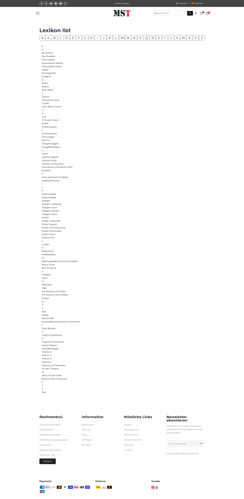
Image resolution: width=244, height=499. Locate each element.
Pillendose (47, 284)
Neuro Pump (48, 264)
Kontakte (86, 445)
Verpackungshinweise (50, 450)
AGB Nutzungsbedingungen (53, 440)
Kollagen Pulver (49, 214)
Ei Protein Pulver (50, 120)
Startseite (129, 445)
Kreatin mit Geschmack (53, 227)
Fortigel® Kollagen (51, 147)
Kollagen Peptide (50, 211)
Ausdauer (46, 76)
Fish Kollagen (48, 137)
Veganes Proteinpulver (53, 342)
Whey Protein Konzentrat (54, 379)
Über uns (86, 429)
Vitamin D (47, 358)
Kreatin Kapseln (49, 224)
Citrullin (45, 103)
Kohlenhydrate (49, 194)
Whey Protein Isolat (52, 375)
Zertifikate (87, 440)
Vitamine (46, 362)
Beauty (45, 86)
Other (45, 278)
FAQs (84, 435)
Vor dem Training (50, 368)
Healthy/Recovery (51, 180)
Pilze (44, 288)
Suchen (128, 424)
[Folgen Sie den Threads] (156, 487)
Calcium (46, 96)
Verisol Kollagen (49, 345)
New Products (49, 268)
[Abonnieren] (201, 443)
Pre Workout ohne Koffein (55, 295)
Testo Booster (49, 328)
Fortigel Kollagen (50, 143)
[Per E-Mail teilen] (61, 4)
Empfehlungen (49, 127)
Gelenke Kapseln (50, 157)
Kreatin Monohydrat (51, 231)
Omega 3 (46, 274)
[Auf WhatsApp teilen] (65, 4)
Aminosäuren (48, 59)
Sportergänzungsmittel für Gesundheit (61, 321)
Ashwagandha (49, 73)
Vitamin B (47, 352)
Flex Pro (46, 140)
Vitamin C (46, 355)
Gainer (45, 153)
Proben (45, 298)
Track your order (47, 455)
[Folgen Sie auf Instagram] (152, 487)
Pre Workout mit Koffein (54, 291)
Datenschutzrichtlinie (49, 424)
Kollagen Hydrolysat (52, 204)
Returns (48, 461)
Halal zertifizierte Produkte (55, 177)
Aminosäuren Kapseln (52, 63)
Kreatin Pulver (49, 234)
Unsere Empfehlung (52, 335)
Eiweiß (45, 123)
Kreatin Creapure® (51, 221)
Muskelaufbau (49, 254)
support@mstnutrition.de (186, 453)
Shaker (45, 315)
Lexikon (45, 244)
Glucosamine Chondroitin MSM (57, 167)
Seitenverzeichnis (132, 440)
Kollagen (46, 200)
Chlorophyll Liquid (50, 100)
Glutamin (46, 170)
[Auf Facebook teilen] (41, 4)
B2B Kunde (87, 424)
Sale (44, 311)
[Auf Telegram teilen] (56, 4)
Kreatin (45, 217)
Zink (44, 392)
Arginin (45, 69)
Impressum (45, 445)
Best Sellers (47, 90)
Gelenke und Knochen (53, 164)
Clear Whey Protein (51, 106)
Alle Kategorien (131, 429)
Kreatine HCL (48, 237)
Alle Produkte (48, 56)
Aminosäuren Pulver (52, 66)
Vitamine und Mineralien (54, 365)
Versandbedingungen (50, 435)
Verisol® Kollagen (50, 348)
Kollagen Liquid (49, 207)
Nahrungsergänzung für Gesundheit (60, 261)
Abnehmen (47, 53)
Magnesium (48, 251)
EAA (44, 117)
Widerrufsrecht (46, 429)
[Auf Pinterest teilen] (51, 4)
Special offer (48, 318)
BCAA (45, 83)
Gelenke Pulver (49, 160)
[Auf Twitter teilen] (46, 4)
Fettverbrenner (49, 133)
